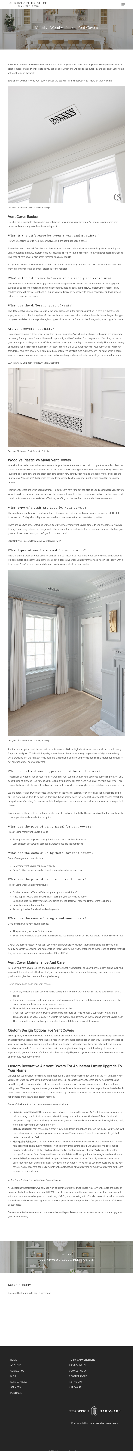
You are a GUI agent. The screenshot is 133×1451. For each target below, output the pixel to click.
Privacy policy (77, 1365)
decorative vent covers (51, 749)
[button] (123, 4)
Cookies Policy (77, 1371)
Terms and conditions (82, 1359)
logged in (26, 1293)
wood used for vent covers (47, 555)
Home (13, 1359)
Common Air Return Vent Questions (41, 362)
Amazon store (102, 1212)
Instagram (75, 1382)
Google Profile (78, 1376)
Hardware (75, 1387)
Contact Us (17, 1371)
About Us (15, 1365)
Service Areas (18, 1382)
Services (15, 1387)
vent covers (37, 69)
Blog (13, 1376)
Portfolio (16, 1393)
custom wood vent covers (34, 80)
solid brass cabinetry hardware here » (99, 1423)
